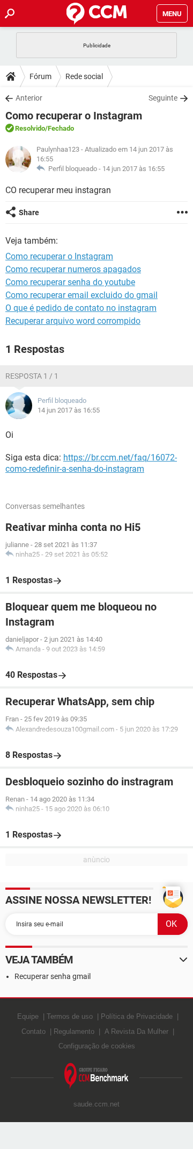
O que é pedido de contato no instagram (81, 308)
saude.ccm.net (96, 1104)
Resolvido (30, 128)
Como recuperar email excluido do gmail (81, 295)
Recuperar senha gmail (52, 976)
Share (29, 212)
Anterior (29, 98)
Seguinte (163, 98)
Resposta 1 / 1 (31, 376)
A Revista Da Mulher (136, 1031)
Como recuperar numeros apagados (73, 269)
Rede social (84, 76)
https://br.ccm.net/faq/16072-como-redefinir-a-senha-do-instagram (91, 463)
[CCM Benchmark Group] (96, 1076)
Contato (33, 1031)
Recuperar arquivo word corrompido (72, 321)
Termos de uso (70, 1016)
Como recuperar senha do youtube (70, 282)
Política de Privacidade (137, 1016)
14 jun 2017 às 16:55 (133, 169)
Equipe (28, 1016)
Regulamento (74, 1031)
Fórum (40, 76)
